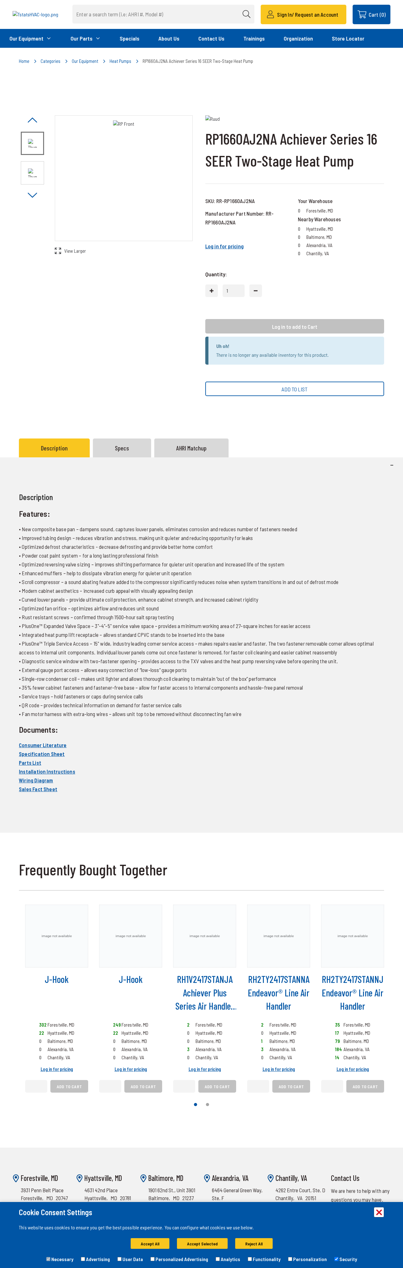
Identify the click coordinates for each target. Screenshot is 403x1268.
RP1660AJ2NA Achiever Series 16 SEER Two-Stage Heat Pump (198, 61)
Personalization (309, 1259)
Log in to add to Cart (294, 326)
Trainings (254, 38)
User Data (132, 1259)
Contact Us (211, 38)
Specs (122, 448)
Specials (129, 38)
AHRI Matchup (191, 448)
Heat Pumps (120, 61)
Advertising (97, 1259)
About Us (168, 38)
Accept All (150, 1243)
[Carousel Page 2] (207, 1104)
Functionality (266, 1259)
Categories (50, 61)
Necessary (61, 1259)
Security (347, 1259)
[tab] (56, 447)
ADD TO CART (69, 1086)
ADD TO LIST (294, 389)
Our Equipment (85, 61)
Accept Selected (202, 1243)
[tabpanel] (201, 644)
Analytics (230, 1259)
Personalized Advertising (181, 1259)
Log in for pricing (224, 246)
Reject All (254, 1243)
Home (24, 61)
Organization (298, 38)
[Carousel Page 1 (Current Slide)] (195, 1104)
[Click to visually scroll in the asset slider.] (32, 120)
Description (54, 448)
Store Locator (348, 38)
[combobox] (163, 14)
